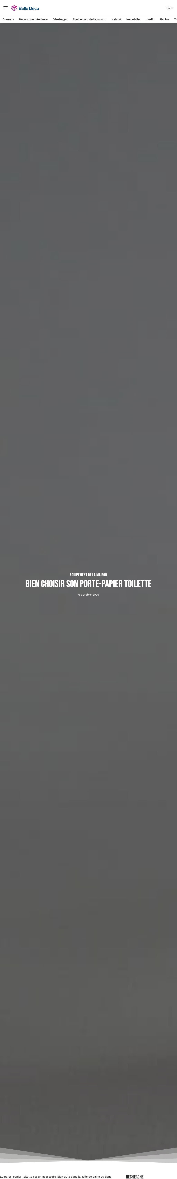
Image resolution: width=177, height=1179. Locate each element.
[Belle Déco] (24, 8)
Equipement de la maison (88, 575)
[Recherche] (161, 8)
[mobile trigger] (6, 8)
